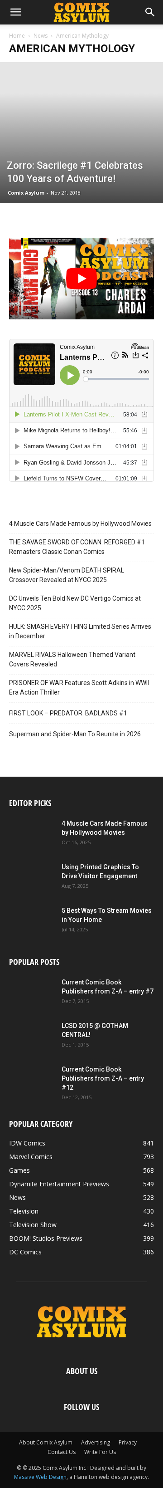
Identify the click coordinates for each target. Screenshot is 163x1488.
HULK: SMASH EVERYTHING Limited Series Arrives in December (80, 631)
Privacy (128, 1442)
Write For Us (100, 1452)
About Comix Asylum (45, 1442)
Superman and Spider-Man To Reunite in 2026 (75, 734)
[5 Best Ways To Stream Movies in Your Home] (31, 922)
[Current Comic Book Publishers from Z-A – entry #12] (31, 1080)
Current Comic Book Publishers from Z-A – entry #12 (103, 1078)
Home (17, 35)
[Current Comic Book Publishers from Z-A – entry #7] (31, 993)
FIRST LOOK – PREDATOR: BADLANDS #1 (68, 713)
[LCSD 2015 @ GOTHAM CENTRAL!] (31, 1037)
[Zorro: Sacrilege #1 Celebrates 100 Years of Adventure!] (81, 132)
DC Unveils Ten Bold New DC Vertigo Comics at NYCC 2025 (75, 603)
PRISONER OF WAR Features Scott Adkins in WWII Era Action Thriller (79, 687)
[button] (15, 12)
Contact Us (62, 1452)
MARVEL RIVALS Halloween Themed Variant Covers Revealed (72, 659)
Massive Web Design (40, 1477)
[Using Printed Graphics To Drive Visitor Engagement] (31, 878)
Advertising (95, 1442)
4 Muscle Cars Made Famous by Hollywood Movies (80, 523)
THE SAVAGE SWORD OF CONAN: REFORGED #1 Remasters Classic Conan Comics (77, 546)
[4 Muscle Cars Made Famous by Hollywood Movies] (31, 835)
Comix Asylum (26, 192)
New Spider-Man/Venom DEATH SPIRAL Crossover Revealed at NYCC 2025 (66, 575)
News (41, 35)
